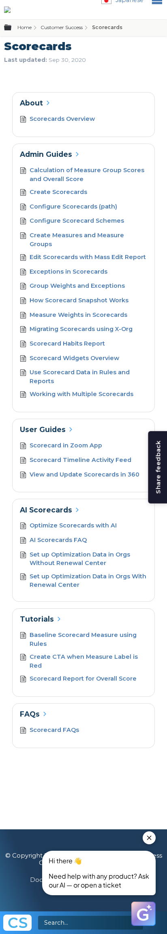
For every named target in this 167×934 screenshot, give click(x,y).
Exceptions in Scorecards (68, 271)
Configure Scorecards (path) (73, 206)
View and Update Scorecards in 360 (84, 474)
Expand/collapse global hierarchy (12, 27)
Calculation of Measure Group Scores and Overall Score (87, 175)
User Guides (43, 429)
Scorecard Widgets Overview (74, 358)
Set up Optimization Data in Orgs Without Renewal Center (80, 559)
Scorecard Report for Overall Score (83, 678)
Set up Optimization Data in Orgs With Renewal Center (88, 581)
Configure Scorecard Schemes (77, 220)
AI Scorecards (46, 510)
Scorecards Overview (62, 118)
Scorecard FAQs (54, 730)
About (31, 103)
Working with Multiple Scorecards (81, 394)
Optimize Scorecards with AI (73, 525)
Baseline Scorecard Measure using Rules (83, 639)
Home (24, 27)
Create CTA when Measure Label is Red (84, 661)
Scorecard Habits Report (67, 343)
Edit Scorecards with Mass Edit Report (88, 257)
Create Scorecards (58, 192)
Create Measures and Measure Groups (77, 240)
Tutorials (37, 619)
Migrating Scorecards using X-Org (81, 329)
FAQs (30, 714)
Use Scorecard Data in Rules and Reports (80, 377)
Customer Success (62, 27)
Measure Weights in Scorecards (78, 314)
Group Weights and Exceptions (77, 285)
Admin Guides (46, 154)
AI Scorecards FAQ (58, 540)
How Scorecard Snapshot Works (79, 300)
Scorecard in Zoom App (66, 445)
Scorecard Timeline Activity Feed (80, 460)
